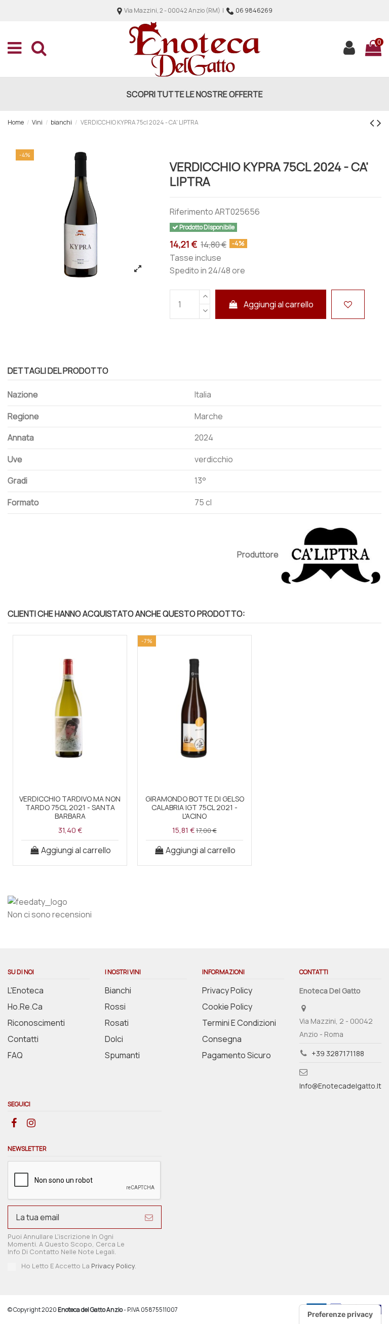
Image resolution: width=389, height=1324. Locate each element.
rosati (117, 1022)
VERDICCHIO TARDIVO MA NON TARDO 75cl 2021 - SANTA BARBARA (70, 807)
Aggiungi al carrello (279, 304)
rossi (115, 1006)
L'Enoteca (26, 990)
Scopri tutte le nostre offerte (195, 94)
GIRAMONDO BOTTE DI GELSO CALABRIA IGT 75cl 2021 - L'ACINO (194, 807)
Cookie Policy (227, 1006)
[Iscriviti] (149, 1217)
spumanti (122, 1055)
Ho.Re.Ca (25, 1006)
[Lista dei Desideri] (70, 778)
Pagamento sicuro (236, 1055)
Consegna (222, 1039)
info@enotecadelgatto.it (340, 1086)
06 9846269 (254, 10)
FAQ (15, 1055)
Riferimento (191, 211)
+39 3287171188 (338, 1053)
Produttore (258, 554)
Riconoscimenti (36, 1022)
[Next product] (379, 122)
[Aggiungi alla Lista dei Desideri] (348, 304)
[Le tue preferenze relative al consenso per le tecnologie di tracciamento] (340, 1314)
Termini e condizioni (239, 1022)
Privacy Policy (227, 990)
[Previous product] (373, 122)
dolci (114, 1039)
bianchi (118, 990)
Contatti (23, 1039)
